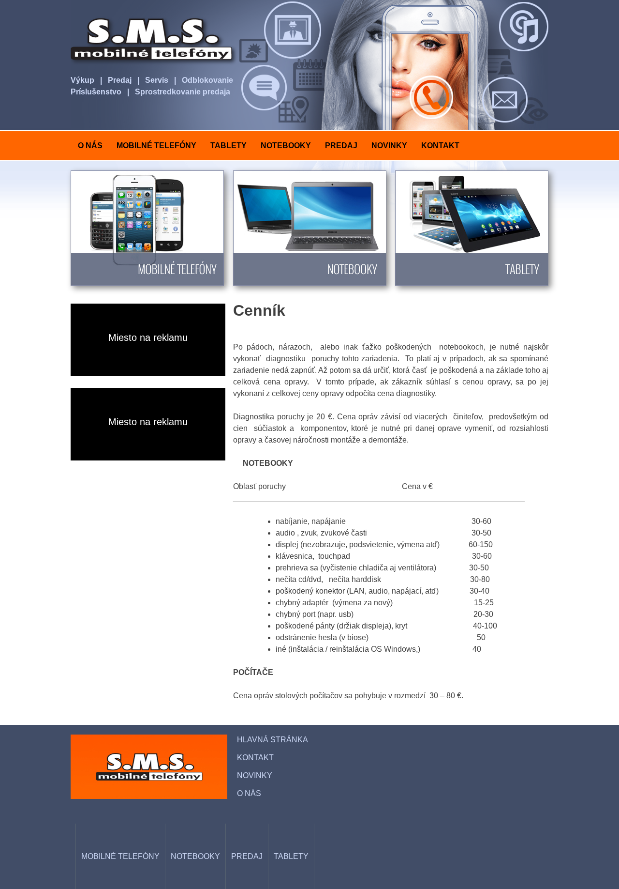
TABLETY (228, 145)
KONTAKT (440, 145)
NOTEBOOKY (286, 145)
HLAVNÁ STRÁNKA (272, 740)
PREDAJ (341, 145)
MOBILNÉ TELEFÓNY (156, 145)
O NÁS (90, 145)
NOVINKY (389, 145)
